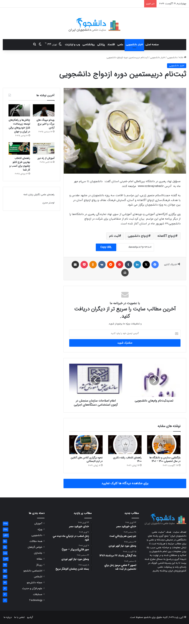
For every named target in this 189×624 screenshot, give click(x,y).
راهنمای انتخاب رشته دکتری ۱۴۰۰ (127, 459)
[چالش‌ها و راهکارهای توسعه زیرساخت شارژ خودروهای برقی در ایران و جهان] (19, 110)
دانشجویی (172, 57)
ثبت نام (114, 236)
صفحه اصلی (152, 44)
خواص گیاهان (35, 547)
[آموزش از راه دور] (43, 148)
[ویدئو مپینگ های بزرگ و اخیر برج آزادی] (43, 110)
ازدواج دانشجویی (138, 236)
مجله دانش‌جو (34, 582)
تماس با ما (19, 617)
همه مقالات (36, 541)
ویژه (40, 529)
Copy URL (106, 247)
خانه (181, 57)
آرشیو (30, 617)
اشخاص (38, 576)
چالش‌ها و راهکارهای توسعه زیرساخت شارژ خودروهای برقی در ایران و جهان (19, 126)
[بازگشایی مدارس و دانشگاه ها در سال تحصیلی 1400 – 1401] (164, 444)
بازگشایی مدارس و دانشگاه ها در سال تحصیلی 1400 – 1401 (165, 459)
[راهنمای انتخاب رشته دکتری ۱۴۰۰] (125, 444)
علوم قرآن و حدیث (32, 588)
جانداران (38, 553)
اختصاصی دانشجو (32, 571)
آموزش (38, 523)
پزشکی (101, 44)
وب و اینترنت (72, 44)
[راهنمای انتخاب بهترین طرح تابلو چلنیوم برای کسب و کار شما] (19, 148)
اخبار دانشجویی (134, 44)
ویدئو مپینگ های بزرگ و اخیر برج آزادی (45, 124)
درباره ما (8, 617)
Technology (35, 600)
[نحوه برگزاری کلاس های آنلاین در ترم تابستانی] (86, 444)
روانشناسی (89, 44)
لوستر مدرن (48, 202)
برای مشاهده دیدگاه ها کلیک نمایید (125, 483)
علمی (120, 44)
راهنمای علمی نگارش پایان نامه (38, 194)
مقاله (39, 559)
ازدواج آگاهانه (166, 236)
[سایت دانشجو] (94, 23)
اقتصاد (111, 44)
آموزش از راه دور (45, 158)
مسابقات (37, 594)
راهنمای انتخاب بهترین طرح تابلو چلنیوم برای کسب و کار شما (19, 164)
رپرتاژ (39, 565)
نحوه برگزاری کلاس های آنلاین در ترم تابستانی (87, 459)
